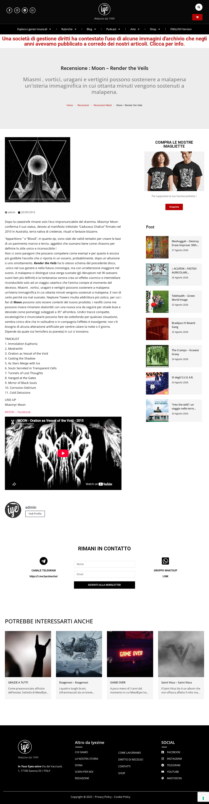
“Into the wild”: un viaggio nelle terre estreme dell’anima (183, 408)
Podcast (111, 29)
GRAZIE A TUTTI (18, 682)
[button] (198, 7)
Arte (133, 29)
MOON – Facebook (18, 412)
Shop (153, 29)
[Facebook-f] (9, 10)
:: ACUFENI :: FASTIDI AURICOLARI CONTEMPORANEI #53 (185, 272)
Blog (89, 29)
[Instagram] (17, 10)
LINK (165, 576)
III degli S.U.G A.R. (182, 377)
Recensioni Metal (103, 105)
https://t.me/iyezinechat (43, 576)
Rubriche (66, 29)
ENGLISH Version (181, 29)
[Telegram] (25, 10)
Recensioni (83, 105)
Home (70, 105)
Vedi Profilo (35, 513)
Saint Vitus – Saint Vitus (176, 682)
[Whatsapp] (32, 10)
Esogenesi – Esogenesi (73, 682)
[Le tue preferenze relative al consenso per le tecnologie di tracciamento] (203, 798)
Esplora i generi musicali (32, 29)
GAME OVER (118, 682)
